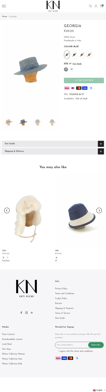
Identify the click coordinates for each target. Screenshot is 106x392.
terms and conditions (83, 351)
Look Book (7, 344)
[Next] (99, 210)
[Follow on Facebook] (21, 312)
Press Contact (8, 334)
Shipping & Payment (64, 308)
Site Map (6, 349)
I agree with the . (76, 351)
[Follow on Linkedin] (32, 312)
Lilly (57, 251)
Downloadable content (12, 339)
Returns (58, 303)
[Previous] (7, 210)
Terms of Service (62, 313)
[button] (99, 390)
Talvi (4, 251)
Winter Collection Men (12, 359)
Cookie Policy (61, 299)
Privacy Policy (61, 289)
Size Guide (77, 64)
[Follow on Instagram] (26, 312)
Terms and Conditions (64, 294)
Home (4, 16)
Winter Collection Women (13, 354)
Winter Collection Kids (12, 364)
